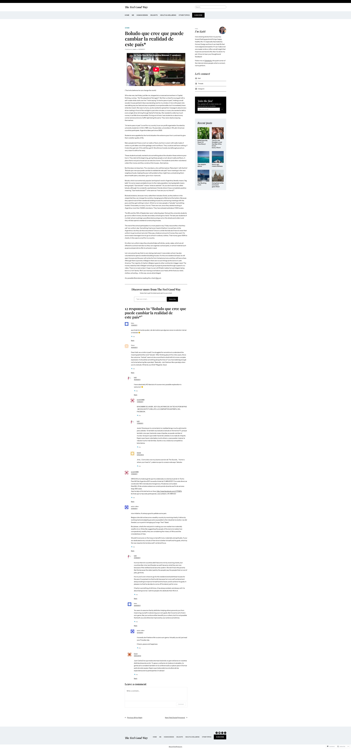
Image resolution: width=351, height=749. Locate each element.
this (157, 278)
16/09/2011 (134, 347)
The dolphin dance (202, 165)
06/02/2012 (137, 656)
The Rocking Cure (202, 184)
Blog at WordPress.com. (175, 746)
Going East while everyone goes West (218, 185)
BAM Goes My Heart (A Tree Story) (202, 142)
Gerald (139, 453)
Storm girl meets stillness (217, 165)
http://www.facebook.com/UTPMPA (169, 491)
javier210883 (140, 400)
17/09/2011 (140, 402)
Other (127, 28)
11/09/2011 (134, 325)
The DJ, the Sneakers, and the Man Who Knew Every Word (217, 144)
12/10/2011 (140, 632)
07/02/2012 (140, 455)
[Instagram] (217, 733)
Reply (132, 340)
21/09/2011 (134, 508)
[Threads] (225, 733)
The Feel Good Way (136, 7)
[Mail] (222, 733)
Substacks (208, 61)
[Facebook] (219, 733)
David (135, 654)
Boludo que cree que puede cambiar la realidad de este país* (154, 38)
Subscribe (198, 15)
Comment (181, 704)
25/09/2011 (137, 605)
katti (135, 377)
